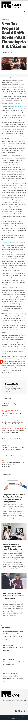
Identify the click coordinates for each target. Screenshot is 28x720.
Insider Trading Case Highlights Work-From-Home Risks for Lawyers (12, 546)
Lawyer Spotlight (13, 453)
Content (4, 401)
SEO (9, 19)
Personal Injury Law (20, 428)
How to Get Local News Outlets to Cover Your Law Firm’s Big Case (13, 595)
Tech (15, 401)
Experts (13, 700)
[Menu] (25, 11)
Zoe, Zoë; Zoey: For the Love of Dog (12, 456)
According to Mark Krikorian (10, 242)
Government (4, 19)
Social (17, 631)
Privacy (24, 704)
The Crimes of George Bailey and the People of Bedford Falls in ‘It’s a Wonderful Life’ (13, 464)
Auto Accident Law (7, 410)
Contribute (8, 700)
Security (11, 645)
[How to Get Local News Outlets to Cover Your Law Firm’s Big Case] (14, 581)
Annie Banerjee (6, 143)
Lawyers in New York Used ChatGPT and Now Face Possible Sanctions (13, 678)
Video (21, 631)
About (3, 700)
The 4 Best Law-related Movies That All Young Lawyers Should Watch (12, 636)
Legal (18, 700)
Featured (10, 401)
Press (21, 700)
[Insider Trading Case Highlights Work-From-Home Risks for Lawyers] (14, 531)
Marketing (5, 411)
